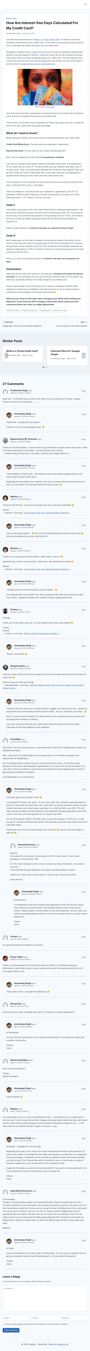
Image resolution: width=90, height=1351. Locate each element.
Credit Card (37, 52)
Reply (84, 391)
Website (65, 1318)
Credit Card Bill (13, 310)
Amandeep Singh (14, 33)
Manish (14, 496)
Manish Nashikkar (19, 1060)
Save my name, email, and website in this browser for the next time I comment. (36, 1324)
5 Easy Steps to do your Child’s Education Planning (46, 513)
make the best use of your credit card (38, 64)
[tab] (43, 367)
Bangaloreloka (17, 666)
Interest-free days (60, 310)
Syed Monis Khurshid (21, 1191)
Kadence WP (63, 1344)
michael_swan (50, 107)
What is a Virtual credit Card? (47, 39)
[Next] (84, 355)
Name (7, 1318)
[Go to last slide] (6, 355)
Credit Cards (11, 18)
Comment (9, 1288)
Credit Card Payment (29, 310)
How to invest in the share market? (72, 324)
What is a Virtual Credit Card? (22, 351)
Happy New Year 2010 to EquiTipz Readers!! (22, 324)
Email (36, 1318)
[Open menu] (85, 4)
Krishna (14, 609)
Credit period (45, 310)
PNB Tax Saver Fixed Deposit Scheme (41, 633)
